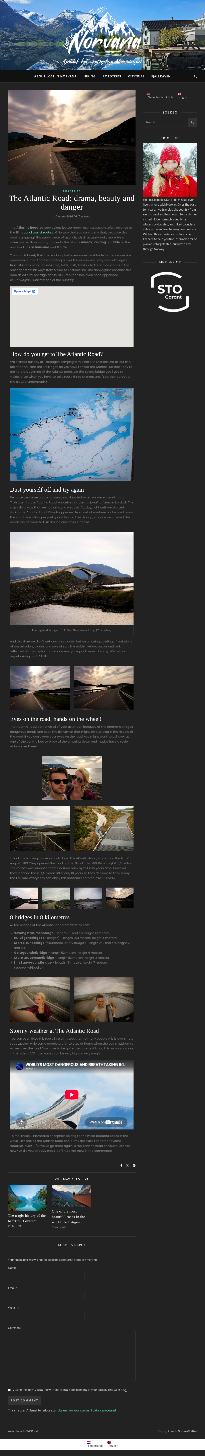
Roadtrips (112, 76)
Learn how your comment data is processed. (87, 1410)
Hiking (90, 76)
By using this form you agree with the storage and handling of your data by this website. (69, 1389)
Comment (14, 1327)
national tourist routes (36, 232)
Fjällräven (161, 76)
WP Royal (32, 1431)
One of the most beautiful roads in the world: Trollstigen (68, 1216)
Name (13, 1267)
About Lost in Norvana (55, 76)
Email (12, 1288)
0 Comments (83, 216)
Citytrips (136, 76)
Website (13, 1307)
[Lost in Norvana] (102, 35)
